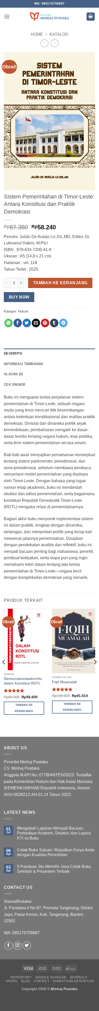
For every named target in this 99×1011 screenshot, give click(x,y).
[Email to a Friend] (36, 323)
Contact (41, 981)
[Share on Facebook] (17, 323)
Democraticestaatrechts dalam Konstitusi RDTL (23, 681)
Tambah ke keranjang (60, 283)
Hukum (23, 311)
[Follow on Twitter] (27, 945)
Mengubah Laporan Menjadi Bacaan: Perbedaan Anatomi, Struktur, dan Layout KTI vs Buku (54, 833)
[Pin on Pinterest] (45, 323)
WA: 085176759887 (22, 933)
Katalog (59, 34)
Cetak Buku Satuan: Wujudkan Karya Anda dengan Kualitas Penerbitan (55, 852)
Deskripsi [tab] (13, 353)
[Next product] (44, 43)
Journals (78, 977)
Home (37, 34)
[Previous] (4, 672)
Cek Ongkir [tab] (14, 384)
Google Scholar (50, 977)
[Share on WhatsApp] (8, 323)
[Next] (95, 672)
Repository (21, 977)
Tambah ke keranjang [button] (24, 708)
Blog (25, 981)
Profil (12, 981)
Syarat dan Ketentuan (73, 981)
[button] (7, 16)
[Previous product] (54, 43)
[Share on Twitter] (27, 323)
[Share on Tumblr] (54, 323)
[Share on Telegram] (63, 323)
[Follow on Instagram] (17, 945)
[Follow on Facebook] (8, 945)
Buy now (19, 297)
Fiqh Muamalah (64, 682)
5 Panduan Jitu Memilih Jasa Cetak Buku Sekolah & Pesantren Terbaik (54, 868)
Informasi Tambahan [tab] (23, 364)
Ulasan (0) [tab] (13, 374)
